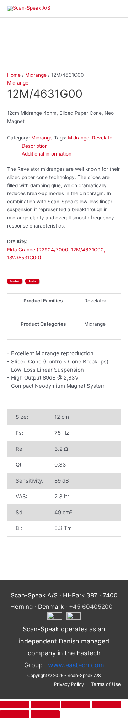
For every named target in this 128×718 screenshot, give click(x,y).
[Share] (75, 704)
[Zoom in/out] (14, 704)
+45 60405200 (91, 606)
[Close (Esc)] (106, 704)
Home (14, 75)
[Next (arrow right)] (45, 714)
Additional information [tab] (46, 154)
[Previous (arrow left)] (14, 714)
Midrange (36, 75)
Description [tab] (35, 146)
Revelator (103, 138)
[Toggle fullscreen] (45, 704)
